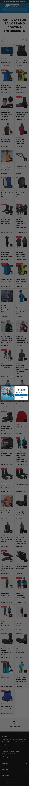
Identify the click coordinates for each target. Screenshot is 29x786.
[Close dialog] (27, 387)
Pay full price (21, 397)
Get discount (21, 394)
